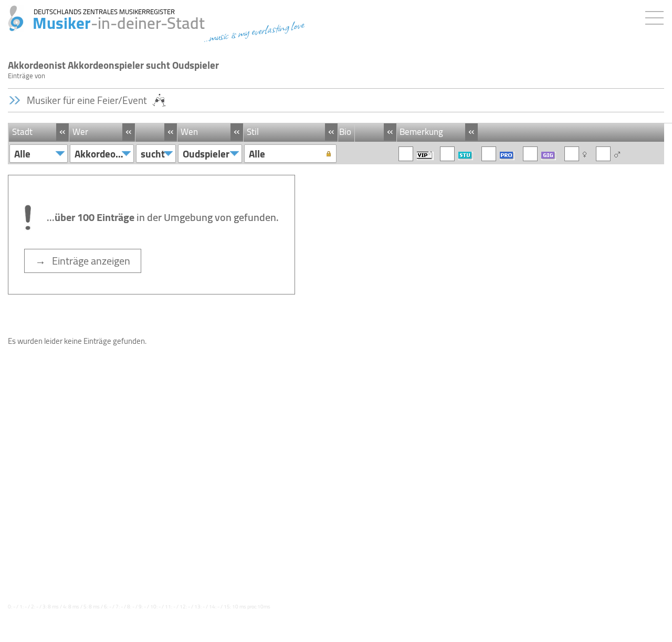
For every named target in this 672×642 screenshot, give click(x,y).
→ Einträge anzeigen (82, 260)
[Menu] (657, 15)
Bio (345, 131)
